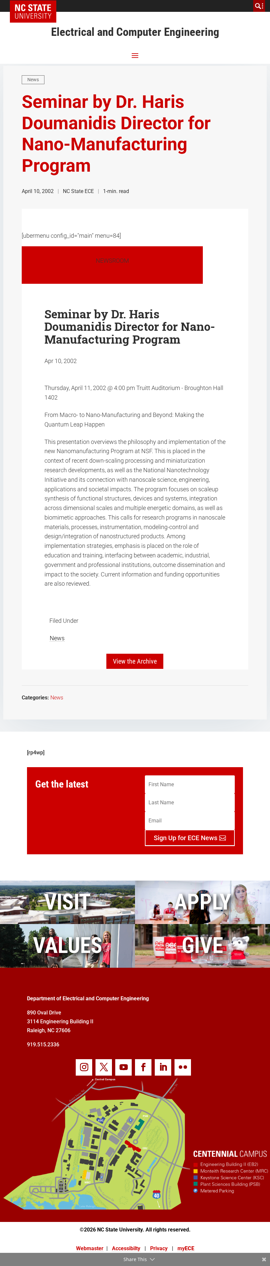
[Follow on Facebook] (143, 1067)
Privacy (159, 1248)
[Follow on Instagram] (84, 1067)
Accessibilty (126, 1248)
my (185, 1248)
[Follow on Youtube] (123, 1067)
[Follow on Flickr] (183, 1067)
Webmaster (89, 1248)
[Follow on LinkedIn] (163, 1067)
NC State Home (35, 6)
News (33, 79)
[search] (259, 6)
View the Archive (135, 661)
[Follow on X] (103, 1067)
